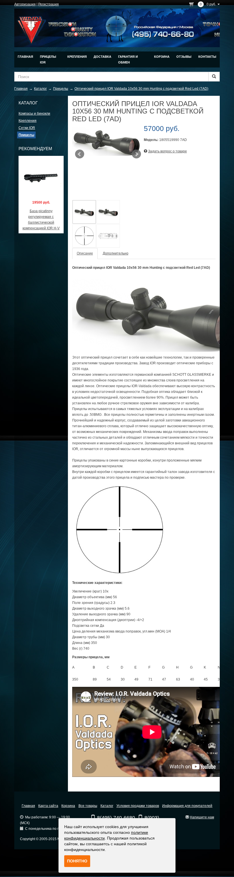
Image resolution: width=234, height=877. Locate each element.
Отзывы (183, 56)
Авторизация (25, 4)
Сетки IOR (27, 128)
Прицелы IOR (48, 59)
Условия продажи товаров (137, 806)
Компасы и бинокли (34, 114)
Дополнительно (115, 253)
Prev (79, 154)
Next (136, 154)
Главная (25, 56)
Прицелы (26, 135)
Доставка (102, 56)
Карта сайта (48, 806)
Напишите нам (202, 817)
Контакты (207, 56)
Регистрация (48, 4)
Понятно (77, 861)
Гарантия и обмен (128, 59)
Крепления (77, 56)
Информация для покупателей (187, 806)
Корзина (162, 56)
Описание (85, 253)
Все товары (87, 806)
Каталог (106, 806)
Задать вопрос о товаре (167, 151)
